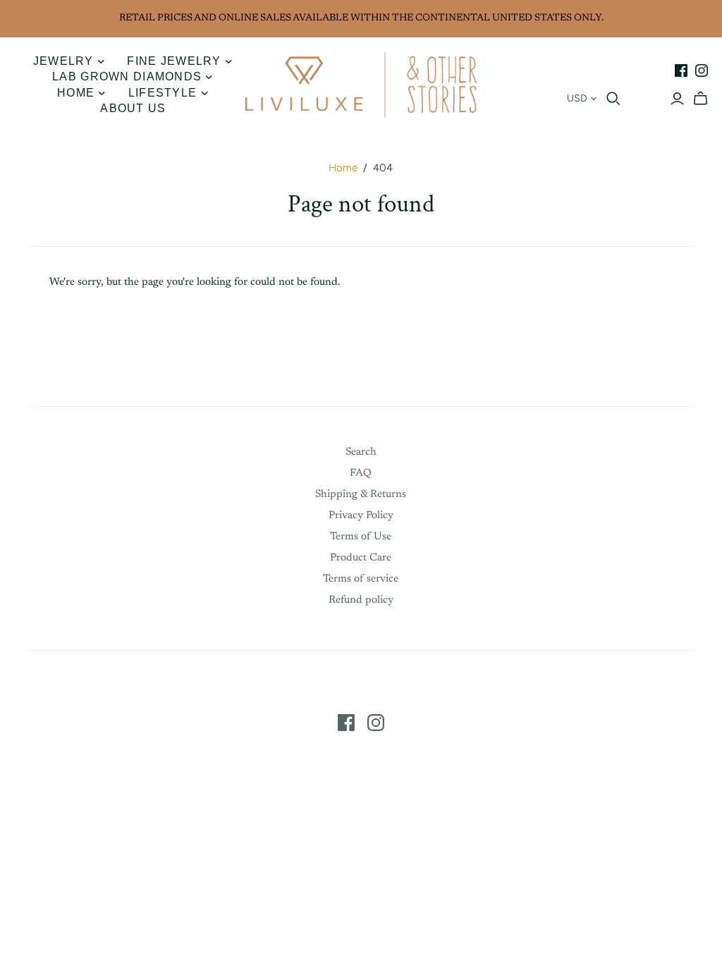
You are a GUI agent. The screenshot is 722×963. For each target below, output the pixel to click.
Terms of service (360, 579)
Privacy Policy (361, 515)
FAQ (361, 473)
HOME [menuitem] (75, 93)
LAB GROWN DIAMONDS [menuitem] (127, 76)
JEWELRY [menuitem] (63, 61)
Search (361, 452)
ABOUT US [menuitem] (133, 108)
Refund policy (361, 600)
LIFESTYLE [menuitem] (162, 93)
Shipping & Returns (360, 494)
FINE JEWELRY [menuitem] (174, 61)
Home (343, 167)
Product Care (360, 558)
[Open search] (613, 99)
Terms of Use (360, 537)
